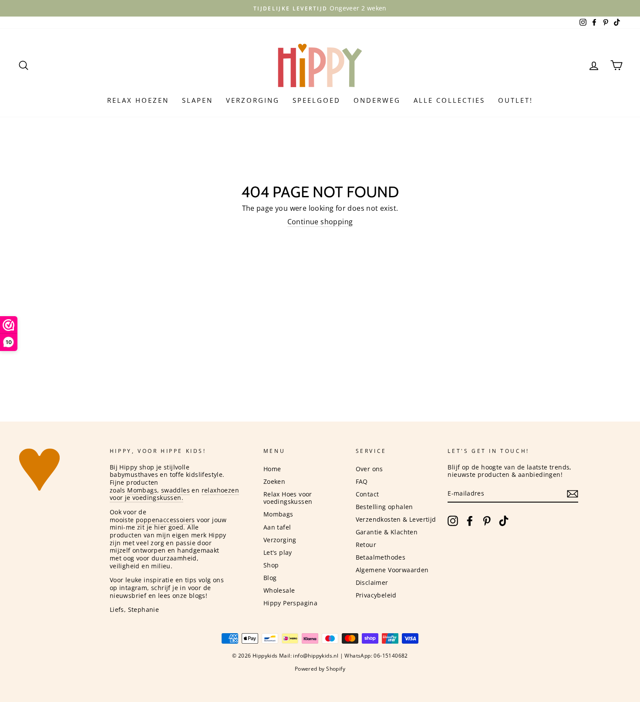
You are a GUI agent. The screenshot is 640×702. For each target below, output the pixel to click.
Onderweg (377, 100)
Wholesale (279, 590)
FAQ (362, 481)
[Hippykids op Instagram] (453, 521)
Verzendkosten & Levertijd (396, 519)
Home (272, 469)
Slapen (197, 100)
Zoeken (274, 481)
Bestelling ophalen (384, 507)
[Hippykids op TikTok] (504, 521)
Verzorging (253, 100)
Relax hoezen (138, 100)
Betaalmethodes (381, 557)
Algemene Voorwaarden (392, 570)
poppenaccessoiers (165, 520)
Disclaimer (372, 582)
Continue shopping (320, 221)
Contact (367, 494)
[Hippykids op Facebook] (470, 521)
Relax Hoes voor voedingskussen (288, 498)
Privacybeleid (376, 595)
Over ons (369, 469)
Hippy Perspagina (290, 603)
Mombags (142, 490)
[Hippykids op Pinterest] (487, 521)
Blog (270, 578)
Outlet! (515, 100)
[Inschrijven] (572, 494)
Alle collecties (449, 100)
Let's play (277, 552)
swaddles (175, 490)
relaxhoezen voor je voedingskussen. (174, 494)
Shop (271, 565)
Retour (366, 544)
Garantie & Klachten (387, 532)
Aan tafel (277, 527)
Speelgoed (316, 100)
